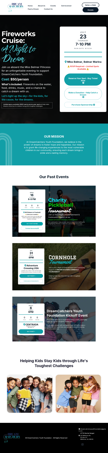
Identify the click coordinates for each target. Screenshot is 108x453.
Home (30, 6)
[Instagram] (82, 444)
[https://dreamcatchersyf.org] (15, 7)
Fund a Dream (33, 9)
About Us (41, 6)
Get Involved (66, 6)
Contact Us (48, 9)
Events (53, 6)
